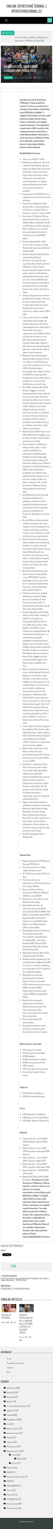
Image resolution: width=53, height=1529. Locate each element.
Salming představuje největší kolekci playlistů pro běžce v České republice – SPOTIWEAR (25, 1279)
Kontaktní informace (15, 1363)
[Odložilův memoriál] (9, 1308)
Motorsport (12, 1446)
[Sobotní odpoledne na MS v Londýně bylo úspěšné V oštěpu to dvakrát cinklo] (26, 1308)
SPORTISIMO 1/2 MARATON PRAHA (15, 1289)
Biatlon (10, 1401)
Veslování (11, 1494)
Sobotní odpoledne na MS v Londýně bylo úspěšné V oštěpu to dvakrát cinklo (26, 1324)
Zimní (14, 1463)
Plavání (20, 1458)
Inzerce (10, 1367)
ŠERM (9, 1481)
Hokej (9, 1437)
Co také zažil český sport (17, 1406)
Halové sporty (12, 1428)
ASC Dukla (11, 1388)
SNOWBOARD (12, 1485)
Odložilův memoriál (6, 1316)
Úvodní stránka (21, 37)
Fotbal (9, 1415)
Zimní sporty (12, 1508)
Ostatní (10, 1467)
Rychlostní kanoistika (16, 1476)
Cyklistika (11, 1410)
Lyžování (10, 1442)
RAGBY (9, 1472)
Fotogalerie (11, 1419)
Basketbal (11, 1397)
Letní (14, 1455)
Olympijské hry (13, 1451)
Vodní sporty (12, 1503)
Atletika (32, 37)
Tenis (9, 1490)
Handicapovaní (13, 1433)
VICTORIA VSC (12, 1499)
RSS (8, 1372)
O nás (9, 1358)
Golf (8, 1424)
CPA (17, 77)
